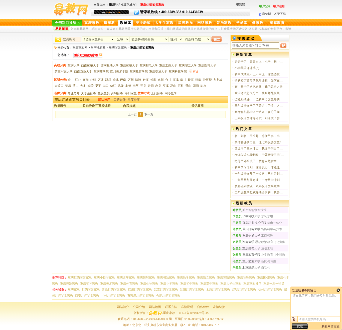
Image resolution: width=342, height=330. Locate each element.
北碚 (93, 80)
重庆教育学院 (139, 71)
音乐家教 (224, 23)
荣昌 (68, 86)
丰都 (128, 86)
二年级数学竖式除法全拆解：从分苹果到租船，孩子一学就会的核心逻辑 (260, 192)
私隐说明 (187, 307)
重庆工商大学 (168, 65)
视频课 (240, 4)
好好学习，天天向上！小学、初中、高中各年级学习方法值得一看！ (260, 61)
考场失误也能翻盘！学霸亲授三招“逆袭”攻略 (260, 155)
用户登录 (265, 6)
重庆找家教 (98, 47)
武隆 (121, 86)
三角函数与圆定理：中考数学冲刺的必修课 (260, 180)
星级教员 (185, 23)
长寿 (153, 80)
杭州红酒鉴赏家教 (270, 289)
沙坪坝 (207, 80)
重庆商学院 (101, 71)
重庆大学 (74, 65)
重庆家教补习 (252, 283)
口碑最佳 (120, 99)
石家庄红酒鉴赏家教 (140, 295)
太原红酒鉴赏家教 (218, 289)
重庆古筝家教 (126, 277)
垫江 (113, 86)
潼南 (198, 80)
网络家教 (204, 23)
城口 (106, 86)
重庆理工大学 (188, 65)
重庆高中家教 (209, 283)
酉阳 (196, 86)
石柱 (181, 86)
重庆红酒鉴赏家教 (80, 277)
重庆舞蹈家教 (69, 283)
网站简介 (123, 307)
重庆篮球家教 (146, 277)
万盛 (101, 80)
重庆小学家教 (169, 283)
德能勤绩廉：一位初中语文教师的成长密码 (260, 99)
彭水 (203, 86)
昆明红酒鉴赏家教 (244, 289)
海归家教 (131, 93)
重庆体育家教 (129, 283)
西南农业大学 (83, 71)
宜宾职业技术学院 (249, 223)
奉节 (136, 86)
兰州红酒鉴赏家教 (113, 295)
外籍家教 (117, 93)
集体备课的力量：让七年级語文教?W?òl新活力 (260, 142)
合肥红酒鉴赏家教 (168, 295)
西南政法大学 (110, 65)
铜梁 (91, 86)
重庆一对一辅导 (273, 283)
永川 (161, 80)
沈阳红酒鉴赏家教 (192, 289)
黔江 (146, 80)
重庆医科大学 (207, 65)
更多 (196, 72)
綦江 (191, 80)
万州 (131, 80)
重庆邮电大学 (149, 65)
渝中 (71, 80)
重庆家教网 (79, 47)
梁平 (98, 86)
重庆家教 (91, 23)
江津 (176, 80)
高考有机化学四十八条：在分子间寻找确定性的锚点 (260, 112)
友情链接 (219, 307)
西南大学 (243, 242)
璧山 (76, 86)
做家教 (257, 23)
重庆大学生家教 (230, 283)
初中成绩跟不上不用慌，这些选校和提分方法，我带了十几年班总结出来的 (260, 74)
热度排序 (134, 99)
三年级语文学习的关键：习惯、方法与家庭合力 (260, 105)
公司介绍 (139, 307)
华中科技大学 (246, 216)
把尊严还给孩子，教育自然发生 (256, 161)
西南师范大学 (90, 65)
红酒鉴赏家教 (91, 289)
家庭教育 (277, 23)
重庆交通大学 (158, 71)
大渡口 (59, 86)
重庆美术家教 (109, 283)
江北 (78, 80)
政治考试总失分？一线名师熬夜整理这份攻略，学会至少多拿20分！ (260, 93)
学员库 (241, 23)
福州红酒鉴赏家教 (140, 289)
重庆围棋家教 (266, 277)
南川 (183, 80)
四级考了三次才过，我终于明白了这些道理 (260, 148)
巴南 (123, 80)
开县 (143, 86)
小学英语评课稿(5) (247, 68)
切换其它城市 (126, 5)
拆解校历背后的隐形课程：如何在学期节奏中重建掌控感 (260, 80)
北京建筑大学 (246, 267)
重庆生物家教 (149, 283)
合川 (168, 80)
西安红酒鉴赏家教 (87, 295)
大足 (83, 86)
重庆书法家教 (166, 277)
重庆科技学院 (178, 71)
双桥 (108, 80)
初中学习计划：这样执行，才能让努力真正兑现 (260, 167)
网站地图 (155, 307)
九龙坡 (217, 80)
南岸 (86, 80)
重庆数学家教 (186, 277)
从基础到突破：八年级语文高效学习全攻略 (260, 186)
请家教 (109, 23)
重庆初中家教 (189, 283)
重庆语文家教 (206, 277)
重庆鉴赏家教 (118, 47)
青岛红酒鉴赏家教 (114, 289)
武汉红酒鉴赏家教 (166, 289)
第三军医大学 (64, 71)
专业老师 (143, 23)
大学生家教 (164, 23)
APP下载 (280, 14)
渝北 (116, 80)
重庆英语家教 (226, 277)
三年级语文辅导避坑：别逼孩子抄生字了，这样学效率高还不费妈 (260, 118)
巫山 (173, 86)
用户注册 (279, 6)
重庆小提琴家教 (104, 277)
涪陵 (138, 80)
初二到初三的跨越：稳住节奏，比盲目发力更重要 (260, 136)
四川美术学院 (119, 71)
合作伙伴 (203, 307)
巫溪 (166, 86)
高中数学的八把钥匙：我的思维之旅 (259, 87)
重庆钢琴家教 (89, 283)
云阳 (151, 86)
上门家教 (157, 93)
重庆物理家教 (246, 277)
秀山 (188, 86)
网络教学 (171, 93)
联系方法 (171, 307)
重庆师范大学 (129, 65)
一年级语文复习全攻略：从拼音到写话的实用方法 (260, 173)
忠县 (158, 86)
